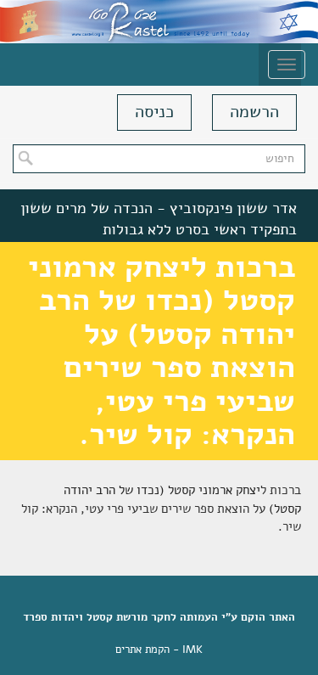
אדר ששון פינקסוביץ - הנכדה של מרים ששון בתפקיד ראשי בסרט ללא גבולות (158, 219)
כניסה (154, 111)
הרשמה (254, 111)
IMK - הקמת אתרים (159, 649)
